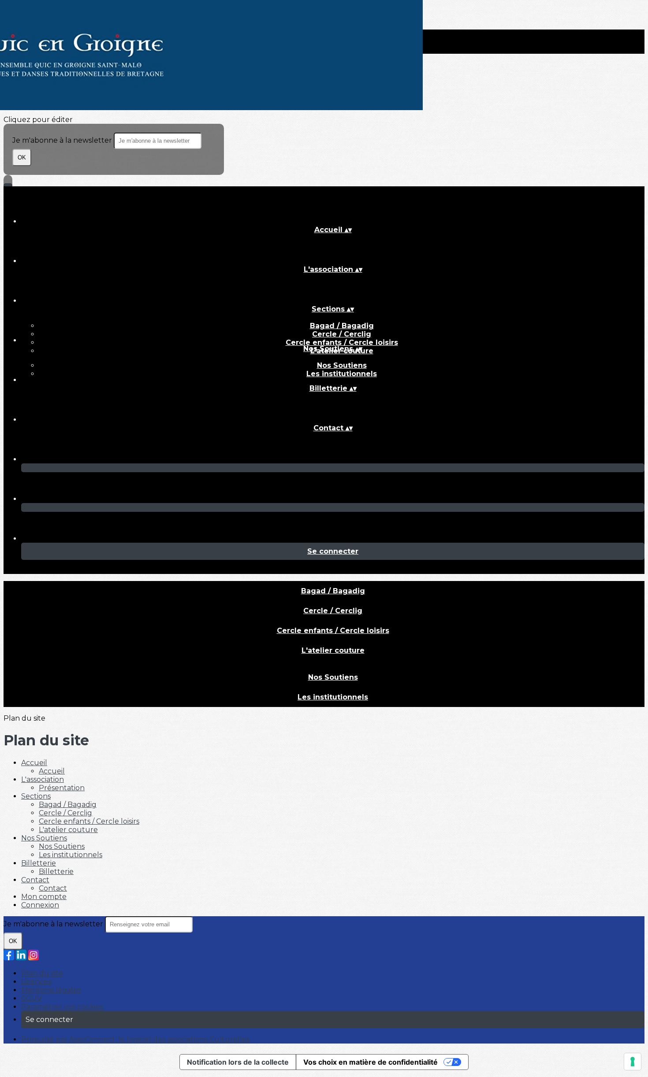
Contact (35, 880)
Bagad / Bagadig (342, 326)
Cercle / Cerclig (341, 334)
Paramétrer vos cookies (62, 1007)
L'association (42, 779)
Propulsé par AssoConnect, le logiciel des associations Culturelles (135, 1039)
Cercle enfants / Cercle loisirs (342, 342)
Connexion (40, 905)
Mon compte (44, 896)
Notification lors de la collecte (238, 1062)
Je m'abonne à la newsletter (63, 140)
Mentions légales (51, 990)
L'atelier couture (333, 650)
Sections (36, 796)
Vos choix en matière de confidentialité (370, 1062)
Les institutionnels (341, 374)
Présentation (62, 788)
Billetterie (38, 863)
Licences (36, 981)
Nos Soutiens (342, 365)
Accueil (34, 763)
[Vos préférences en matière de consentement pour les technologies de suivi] (632, 1061)
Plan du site (42, 973)
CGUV (31, 998)
